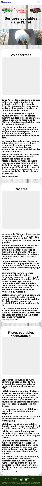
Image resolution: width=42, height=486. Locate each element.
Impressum (14, 479)
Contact (7, 478)
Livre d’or (15, 478)
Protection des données (27, 478)
